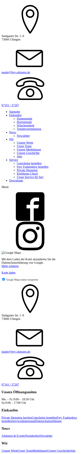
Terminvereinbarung (29, 129)
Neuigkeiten (32, 435)
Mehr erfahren (10, 266)
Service (13, 159)
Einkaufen (15, 115)
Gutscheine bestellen (29, 163)
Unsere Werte (25, 142)
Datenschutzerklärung (48, 421)
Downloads (16, 180)
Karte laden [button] (8, 272)
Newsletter (23, 135)
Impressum (28, 421)
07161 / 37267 (10, 105)
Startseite (14, 111)
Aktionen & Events (13, 435)
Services (17, 421)
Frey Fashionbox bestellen (32, 166)
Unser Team (24, 146)
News (12, 132)
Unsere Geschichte (28, 153)
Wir (11, 139)
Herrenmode (24, 122)
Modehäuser (40, 450)
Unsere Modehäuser (29, 149)
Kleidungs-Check (27, 173)
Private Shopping (27, 170)
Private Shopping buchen (17, 417)
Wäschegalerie (25, 125)
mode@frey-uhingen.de (16, 72)
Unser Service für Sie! (30, 177)
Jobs (19, 156)
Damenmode (24, 118)
